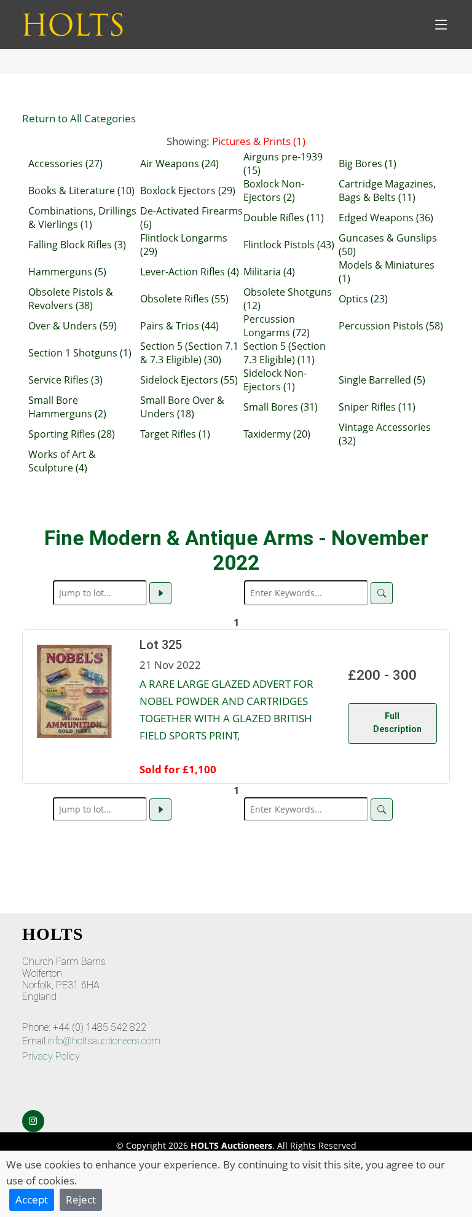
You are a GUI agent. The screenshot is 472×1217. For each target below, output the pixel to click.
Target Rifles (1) (175, 434)
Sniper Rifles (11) (377, 407)
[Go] (160, 593)
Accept (31, 1199)
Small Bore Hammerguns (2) (67, 406)
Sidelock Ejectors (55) (189, 380)
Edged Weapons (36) (386, 217)
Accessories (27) (65, 163)
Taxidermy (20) (276, 434)
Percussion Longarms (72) (276, 325)
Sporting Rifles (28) (71, 434)
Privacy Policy (51, 1056)
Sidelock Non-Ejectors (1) (275, 379)
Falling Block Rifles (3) (77, 244)
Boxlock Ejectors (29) (187, 190)
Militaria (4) (269, 271)
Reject (81, 1199)
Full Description (397, 722)
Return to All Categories (79, 118)
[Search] (382, 593)
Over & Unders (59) (72, 326)
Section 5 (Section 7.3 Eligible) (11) (284, 352)
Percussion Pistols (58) (391, 326)
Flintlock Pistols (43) (288, 244)
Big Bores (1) (367, 163)
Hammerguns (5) (67, 271)
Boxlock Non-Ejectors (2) (273, 190)
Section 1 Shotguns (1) (80, 353)
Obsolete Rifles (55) (184, 298)
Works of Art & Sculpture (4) (62, 461)
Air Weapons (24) (179, 163)
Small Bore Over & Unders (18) (182, 406)
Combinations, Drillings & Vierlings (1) (82, 217)
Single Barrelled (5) (382, 380)
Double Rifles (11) (283, 217)
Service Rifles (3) (65, 380)
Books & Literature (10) (81, 190)
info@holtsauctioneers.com (103, 1041)
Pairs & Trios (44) (179, 326)
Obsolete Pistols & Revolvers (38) (70, 298)
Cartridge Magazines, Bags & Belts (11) (387, 190)
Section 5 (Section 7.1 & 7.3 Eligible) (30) (189, 352)
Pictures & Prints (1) (258, 140)
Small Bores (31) (280, 407)
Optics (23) (363, 298)
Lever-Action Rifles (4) (189, 271)
